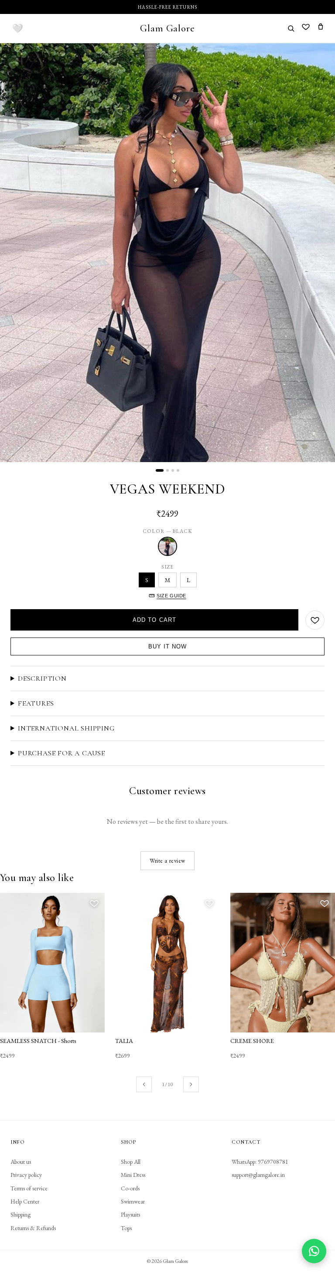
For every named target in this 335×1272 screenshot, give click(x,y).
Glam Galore (167, 28)
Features (36, 703)
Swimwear (133, 1201)
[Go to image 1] (160, 470)
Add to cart (154, 620)
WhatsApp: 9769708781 (260, 1162)
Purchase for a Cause (61, 753)
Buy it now (167, 646)
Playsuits (130, 1214)
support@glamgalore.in (258, 1175)
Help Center (24, 1201)
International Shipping (66, 728)
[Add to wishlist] (315, 620)
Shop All (130, 1162)
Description (42, 678)
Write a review (167, 860)
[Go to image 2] (167, 470)
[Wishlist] (306, 28)
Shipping (20, 1214)
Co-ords (130, 1188)
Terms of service (29, 1188)
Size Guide (171, 595)
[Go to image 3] (172, 470)
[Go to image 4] (178, 470)
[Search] (291, 28)
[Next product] (191, 1084)
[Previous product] (144, 1084)
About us (20, 1162)
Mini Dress (133, 1175)
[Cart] (321, 28)
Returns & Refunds (33, 1228)
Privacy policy (26, 1175)
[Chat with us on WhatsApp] (314, 1251)
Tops (126, 1228)
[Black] (167, 546)
